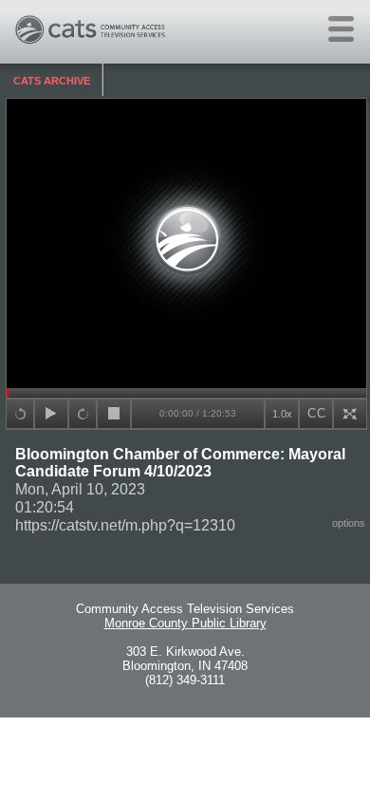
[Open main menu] (341, 29)
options (348, 523)
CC (316, 413)
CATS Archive (51, 80)
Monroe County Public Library (185, 623)
